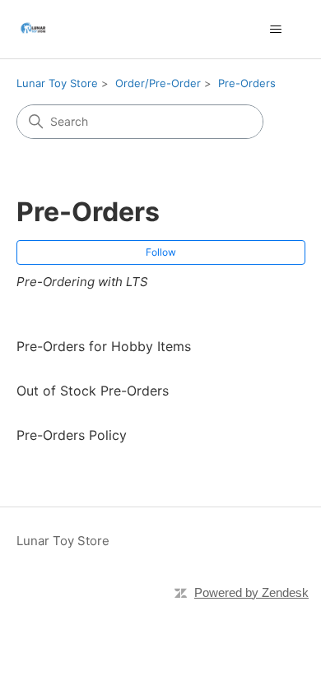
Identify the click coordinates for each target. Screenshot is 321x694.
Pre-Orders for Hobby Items (103, 346)
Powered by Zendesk (251, 592)
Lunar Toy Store (57, 83)
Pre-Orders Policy (71, 435)
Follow (161, 252)
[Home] (32, 29)
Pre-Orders (247, 83)
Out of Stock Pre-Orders (92, 390)
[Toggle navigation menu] (276, 29)
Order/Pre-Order (158, 83)
